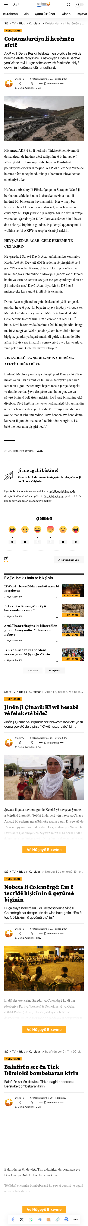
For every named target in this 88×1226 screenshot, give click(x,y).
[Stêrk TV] (44, 4)
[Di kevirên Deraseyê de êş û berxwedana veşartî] (73, 610)
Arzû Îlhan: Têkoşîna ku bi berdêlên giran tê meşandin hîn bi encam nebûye (30, 630)
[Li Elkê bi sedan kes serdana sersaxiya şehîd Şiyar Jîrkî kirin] (73, 654)
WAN (40, 450)
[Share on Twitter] (21, 1219)
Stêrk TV (19, 79)
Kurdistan (13, 30)
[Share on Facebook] (12, 1219)
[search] (68, 4)
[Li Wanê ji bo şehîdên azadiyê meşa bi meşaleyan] (73, 590)
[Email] (48, 1219)
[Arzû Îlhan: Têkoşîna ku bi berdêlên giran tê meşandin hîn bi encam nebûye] (73, 630)
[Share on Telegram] (39, 1219)
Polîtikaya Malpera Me (62, 491)
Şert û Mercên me (54, 496)
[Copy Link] (57, 1219)
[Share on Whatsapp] (30, 1219)
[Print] (66, 1219)
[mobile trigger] (8, 4)
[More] (75, 1219)
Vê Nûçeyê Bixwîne (44, 849)
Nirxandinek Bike (70, 559)
